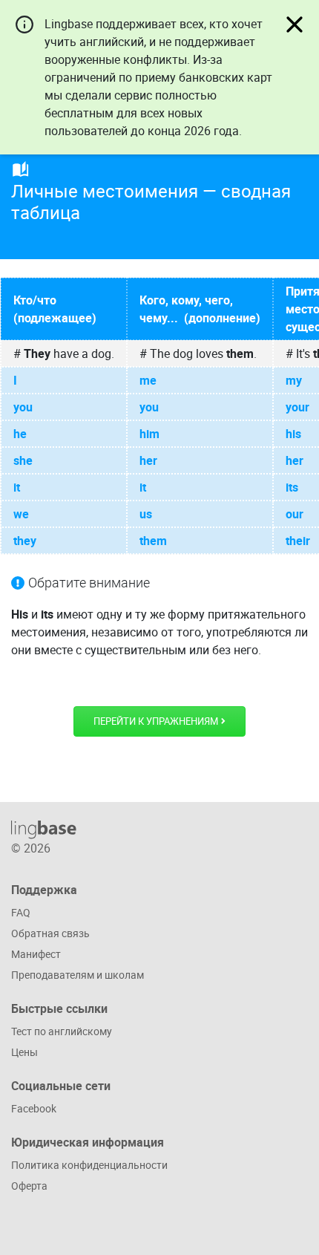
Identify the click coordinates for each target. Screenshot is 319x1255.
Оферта (29, 1186)
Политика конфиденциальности (89, 1165)
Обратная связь (50, 933)
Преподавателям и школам (77, 975)
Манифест (36, 954)
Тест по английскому (61, 1031)
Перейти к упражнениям (156, 721)
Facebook (33, 1108)
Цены (24, 1052)
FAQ (20, 912)
